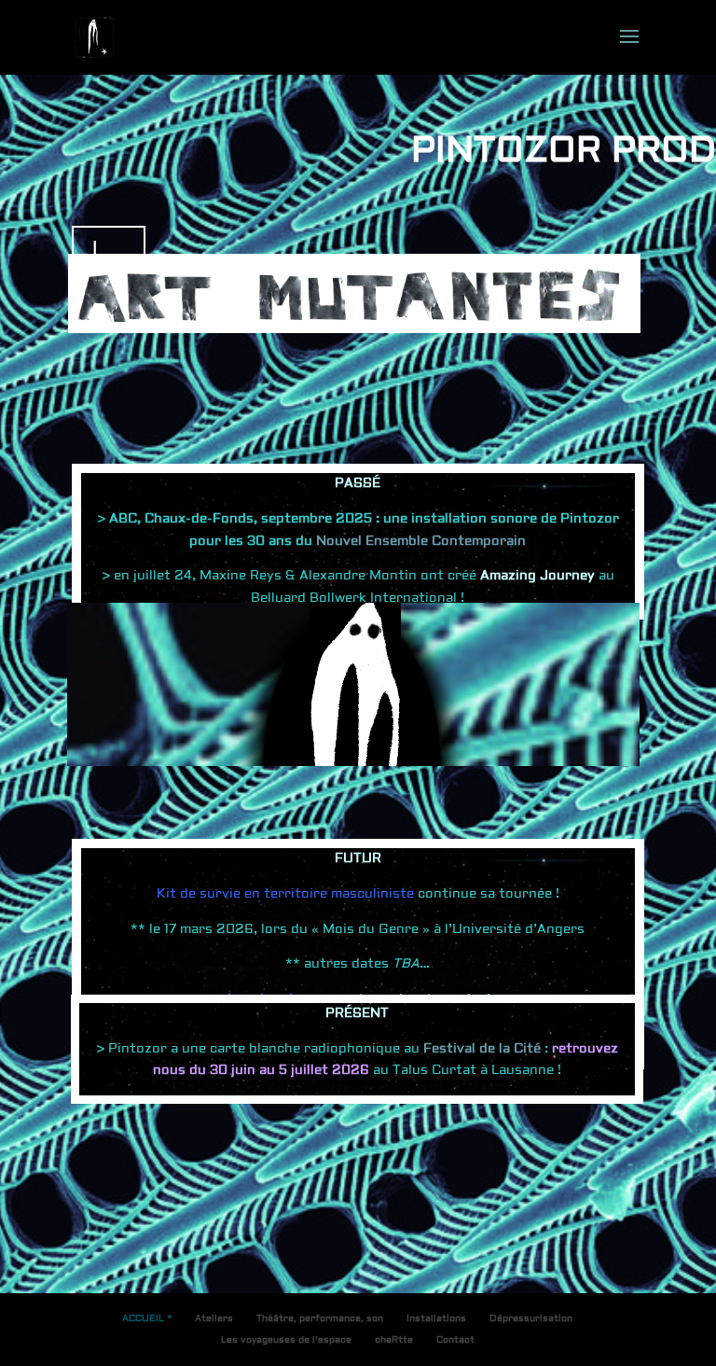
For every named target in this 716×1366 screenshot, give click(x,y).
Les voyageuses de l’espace (286, 1339)
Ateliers (214, 1318)
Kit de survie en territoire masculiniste (285, 893)
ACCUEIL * (147, 1318)
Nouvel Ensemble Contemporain (419, 541)
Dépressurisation (530, 1318)
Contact (455, 1339)
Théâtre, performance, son (319, 1318)
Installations (436, 1318)
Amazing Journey (537, 575)
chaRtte (394, 1339)
